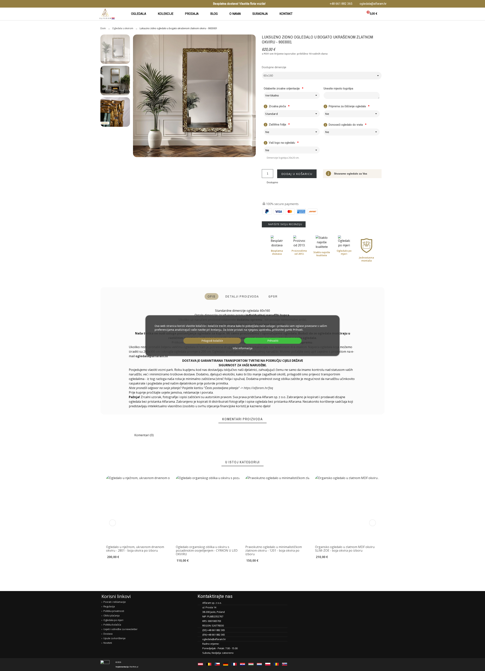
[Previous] (112, 522)
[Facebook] (101, 4)
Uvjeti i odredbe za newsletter (120, 629)
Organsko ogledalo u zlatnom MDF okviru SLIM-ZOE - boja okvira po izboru (345, 548)
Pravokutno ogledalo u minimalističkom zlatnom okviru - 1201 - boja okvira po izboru (273, 550)
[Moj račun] (355, 13)
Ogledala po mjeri (113, 620)
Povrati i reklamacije (114, 602)
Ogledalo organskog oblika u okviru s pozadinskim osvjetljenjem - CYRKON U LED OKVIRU (207, 550)
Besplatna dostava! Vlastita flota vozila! (239, 3)
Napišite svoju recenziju (285, 224)
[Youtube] (112, 4)
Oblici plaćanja (111, 615)
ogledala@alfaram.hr (151, 356)
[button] (346, 14)
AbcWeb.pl (133, 667)
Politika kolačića (112, 624)
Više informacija (242, 348)
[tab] (211, 296)
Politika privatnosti (113, 611)
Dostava (108, 633)
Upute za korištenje (114, 638)
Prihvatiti (272, 340)
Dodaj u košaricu (296, 174)
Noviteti (107, 642)
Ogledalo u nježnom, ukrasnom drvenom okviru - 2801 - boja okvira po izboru (135, 548)
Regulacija (109, 606)
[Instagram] (106, 4)
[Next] (372, 522)
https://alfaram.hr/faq (258, 388)
